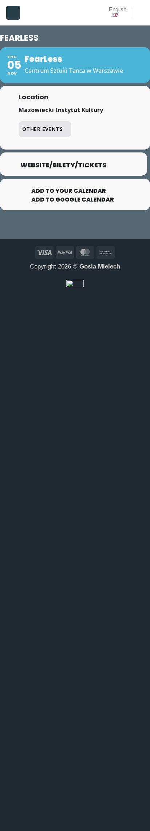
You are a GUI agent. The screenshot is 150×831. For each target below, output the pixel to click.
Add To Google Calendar (72, 199)
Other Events (42, 129)
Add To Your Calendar (68, 191)
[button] (13, 13)
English (117, 9)
